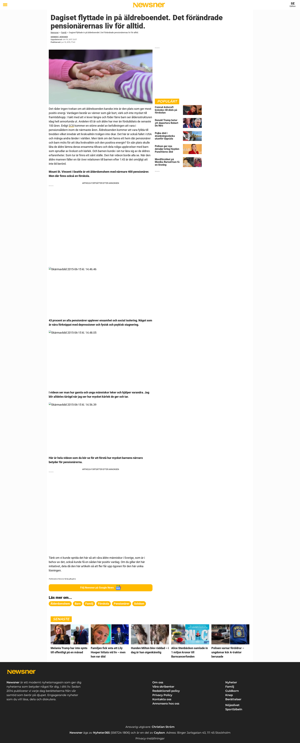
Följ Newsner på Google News (97, 587)
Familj (63, 32)
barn (78, 603)
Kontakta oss (161, 699)
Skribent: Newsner (59, 37)
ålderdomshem (60, 603)
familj (89, 603)
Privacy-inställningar (150, 738)
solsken (139, 603)
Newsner (55, 32)
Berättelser (233, 699)
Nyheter (231, 682)
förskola (103, 603)
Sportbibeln (233, 709)
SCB (71, 125)
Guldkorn (232, 691)
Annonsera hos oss (165, 703)
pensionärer (121, 603)
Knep (229, 695)
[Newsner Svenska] (149, 5)
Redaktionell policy (166, 691)
